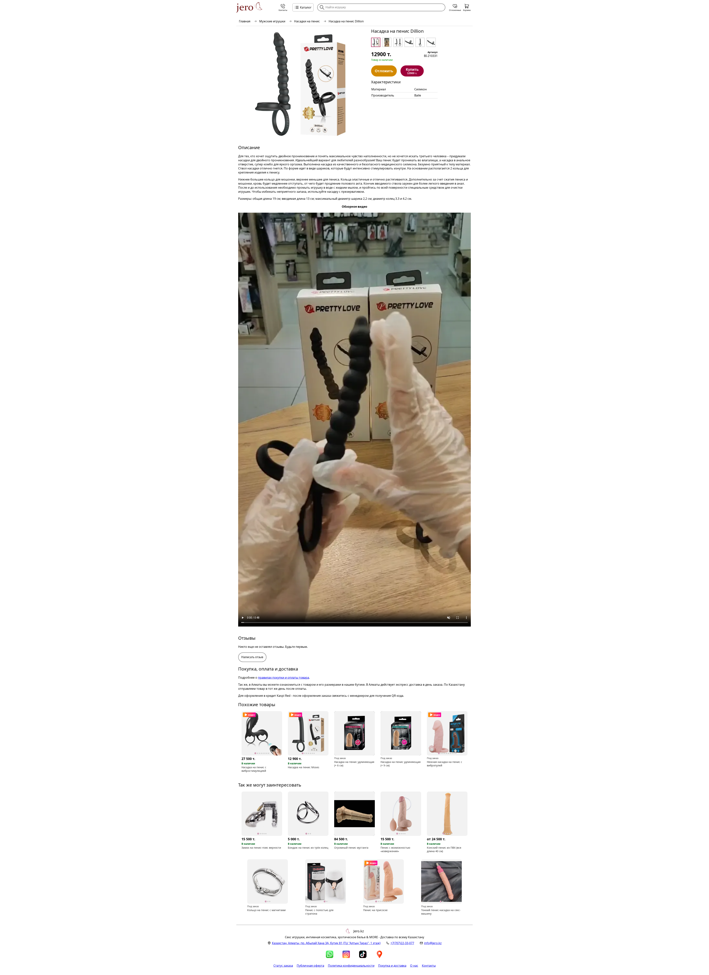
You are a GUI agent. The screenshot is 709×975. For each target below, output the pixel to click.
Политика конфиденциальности (351, 966)
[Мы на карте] (379, 954)
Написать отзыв (252, 657)
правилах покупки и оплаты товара (283, 677)
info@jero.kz (433, 943)
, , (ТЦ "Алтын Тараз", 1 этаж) (326, 943)
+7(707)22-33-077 (402, 943)
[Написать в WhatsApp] (329, 954)
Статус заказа (283, 966)
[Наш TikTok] (363, 954)
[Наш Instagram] (346, 954)
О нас (414, 966)
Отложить (384, 71)
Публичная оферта (310, 966)
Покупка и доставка (392, 966)
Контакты (429, 966)
